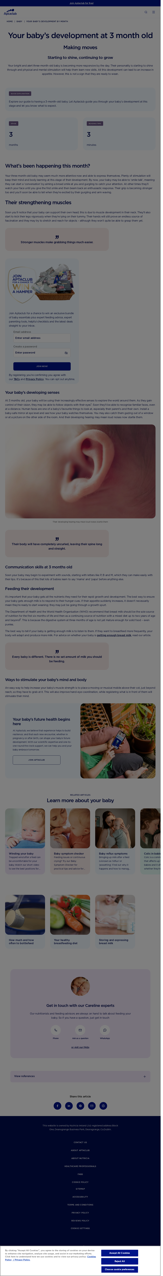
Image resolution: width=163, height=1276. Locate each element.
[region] (80, 1261)
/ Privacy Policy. (21, 1260)
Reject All (120, 1261)
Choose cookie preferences (119, 1269)
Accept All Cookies (119, 1253)
